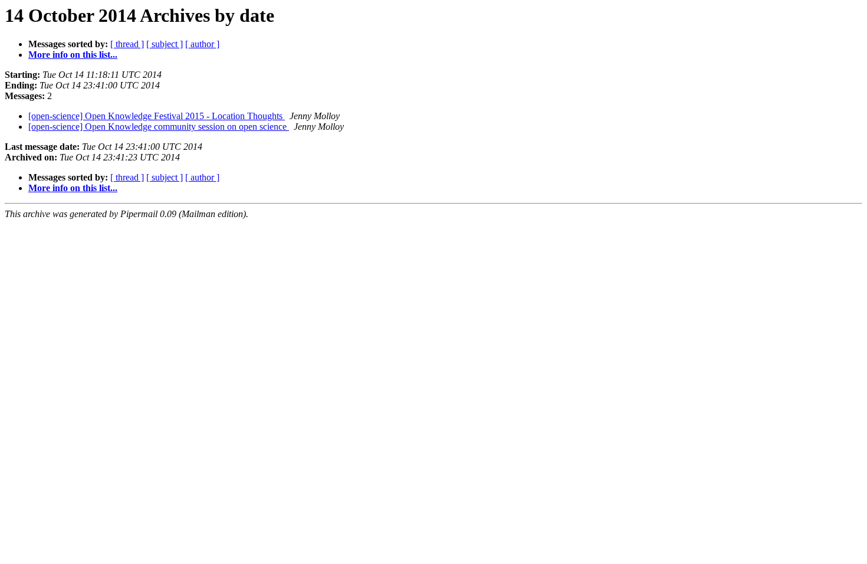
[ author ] (202, 44)
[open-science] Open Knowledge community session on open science (158, 127)
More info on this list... (72, 55)
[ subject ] (164, 44)
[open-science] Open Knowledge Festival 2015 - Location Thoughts (156, 116)
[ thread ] (127, 44)
